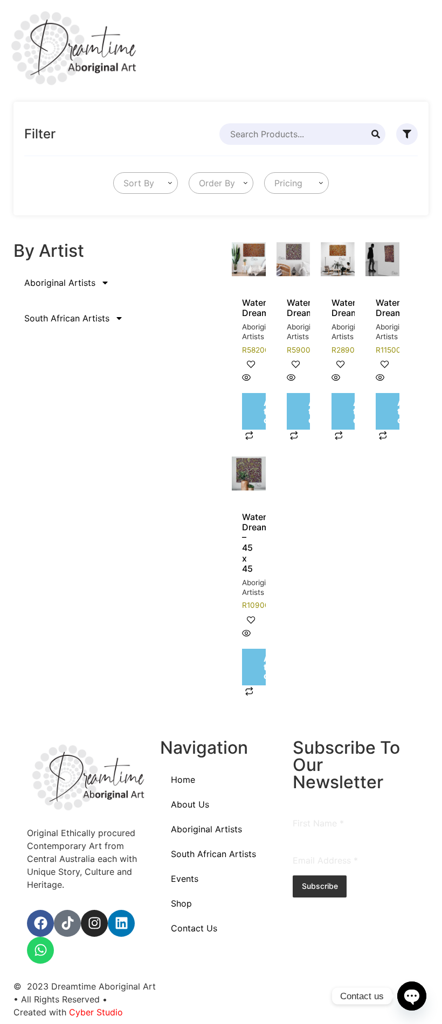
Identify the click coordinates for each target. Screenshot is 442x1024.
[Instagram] (94, 923)
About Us (190, 804)
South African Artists (66, 318)
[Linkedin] (121, 923)
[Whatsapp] (40, 950)
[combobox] (145, 183)
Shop (181, 903)
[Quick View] (246, 378)
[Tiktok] (67, 923)
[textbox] (136, 183)
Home (183, 779)
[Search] (375, 134)
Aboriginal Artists (59, 282)
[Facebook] (40, 923)
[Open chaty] (411, 996)
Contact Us (194, 928)
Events (184, 878)
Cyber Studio (96, 1012)
